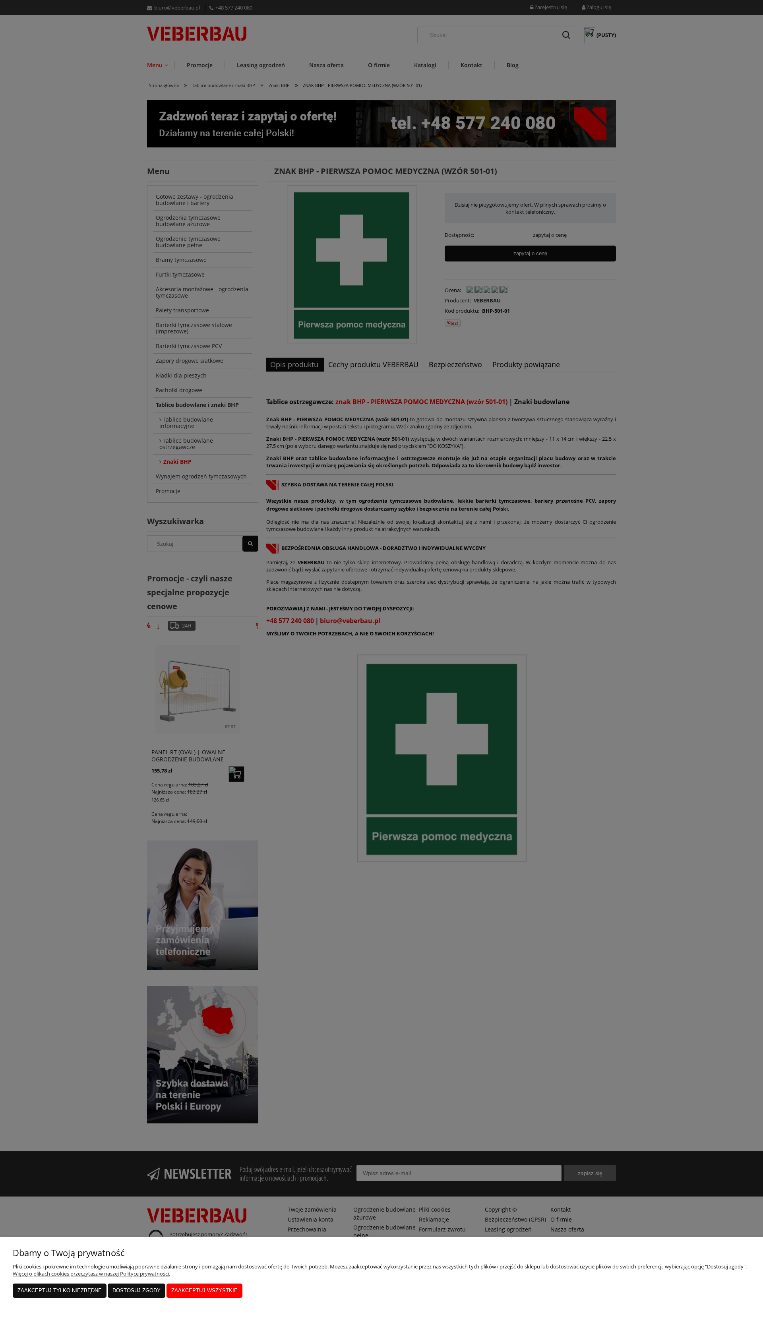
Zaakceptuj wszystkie (204, 1290)
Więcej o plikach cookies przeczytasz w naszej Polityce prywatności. (91, 1273)
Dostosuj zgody (136, 1290)
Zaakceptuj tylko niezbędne (59, 1290)
